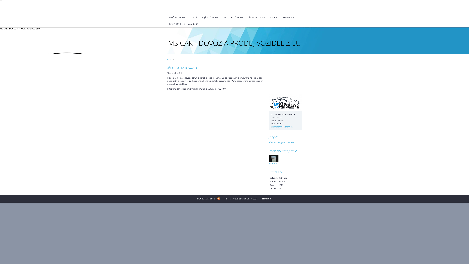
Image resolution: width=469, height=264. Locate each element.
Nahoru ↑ (266, 198)
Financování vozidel (233, 17)
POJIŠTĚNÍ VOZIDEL (210, 17)
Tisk (226, 198)
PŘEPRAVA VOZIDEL (257, 17)
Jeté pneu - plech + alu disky (183, 24)
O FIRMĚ (193, 17)
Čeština (272, 142)
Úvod (169, 60)
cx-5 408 (273, 163)
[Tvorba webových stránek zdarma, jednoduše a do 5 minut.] (218, 198)
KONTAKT (274, 17)
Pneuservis (288, 17)
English (281, 142)
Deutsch (290, 142)
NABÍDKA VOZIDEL (177, 17)
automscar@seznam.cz (282, 126)
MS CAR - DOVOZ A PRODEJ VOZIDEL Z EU (20, 28)
